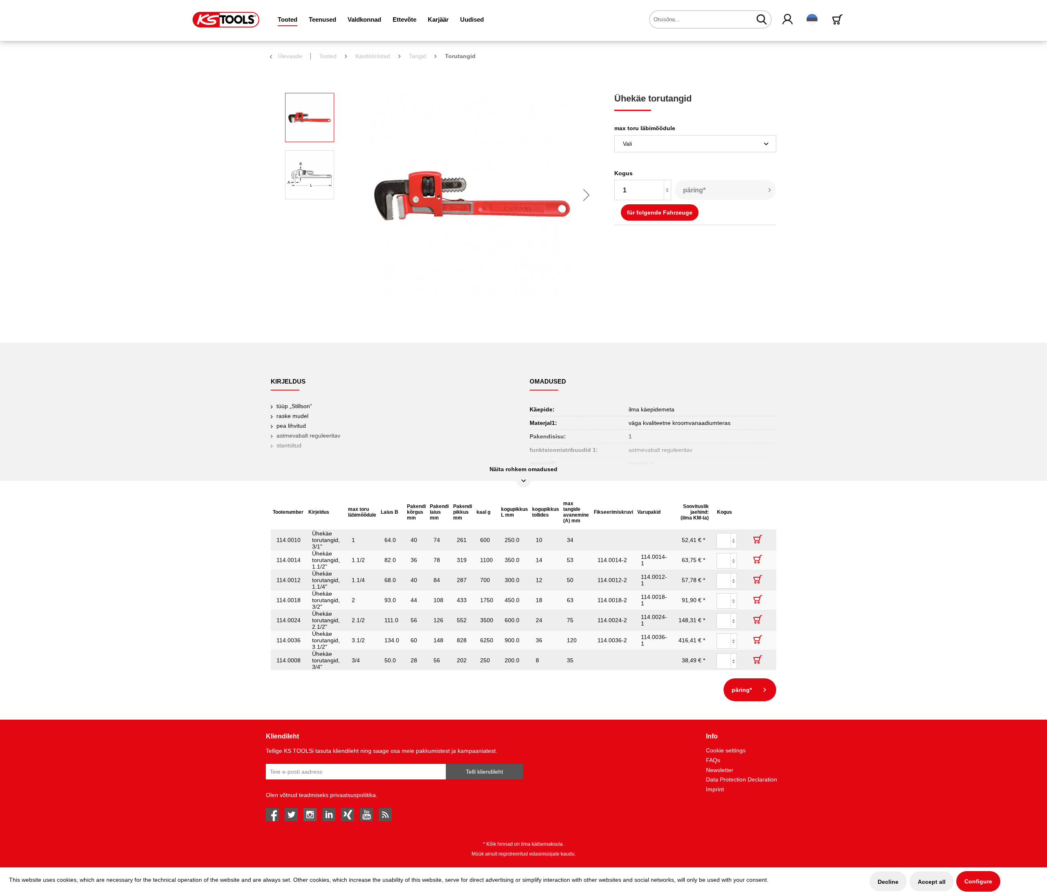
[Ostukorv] (839, 19)
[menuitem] (287, 19)
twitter (291, 814)
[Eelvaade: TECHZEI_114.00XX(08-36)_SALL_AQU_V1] (309, 174)
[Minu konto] (788, 20)
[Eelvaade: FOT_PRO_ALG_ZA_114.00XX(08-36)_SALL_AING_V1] (309, 117)
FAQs (713, 760)
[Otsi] (762, 19)
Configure (978, 881)
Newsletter (719, 770)
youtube (366, 814)
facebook (272, 814)
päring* (694, 190)
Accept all (932, 881)
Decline (888, 881)
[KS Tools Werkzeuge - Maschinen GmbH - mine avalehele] (226, 19)
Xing (347, 814)
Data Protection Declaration (741, 779)
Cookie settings (726, 750)
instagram (310, 814)
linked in (328, 814)
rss (385, 814)
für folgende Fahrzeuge (659, 212)
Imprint (715, 789)
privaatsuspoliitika (353, 795)
